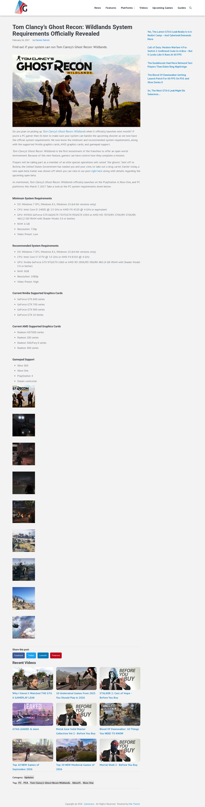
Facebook (18, 655)
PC (19, 782)
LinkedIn (43, 655)
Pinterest (56, 655)
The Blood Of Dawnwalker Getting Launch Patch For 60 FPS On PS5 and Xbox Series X (168, 78)
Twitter (31, 655)
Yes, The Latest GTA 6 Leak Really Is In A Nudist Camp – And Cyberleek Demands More (169, 35)
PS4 (26, 782)
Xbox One (88, 782)
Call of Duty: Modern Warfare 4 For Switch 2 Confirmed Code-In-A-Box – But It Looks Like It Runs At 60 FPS (170, 51)
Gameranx (89, 803)
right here (96, 171)
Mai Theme (134, 803)
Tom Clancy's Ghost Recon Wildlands (50, 782)
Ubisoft (76, 782)
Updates (29, 777)
